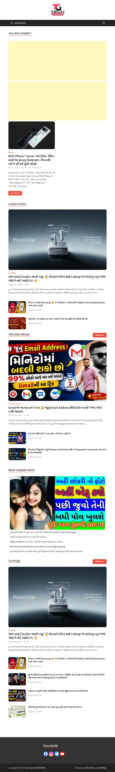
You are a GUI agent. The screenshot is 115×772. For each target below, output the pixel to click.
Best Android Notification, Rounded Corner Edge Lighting (37, 546)
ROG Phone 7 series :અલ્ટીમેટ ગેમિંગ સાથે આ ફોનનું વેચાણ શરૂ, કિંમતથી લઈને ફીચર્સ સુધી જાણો (31, 159)
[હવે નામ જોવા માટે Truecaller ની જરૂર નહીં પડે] (17, 433)
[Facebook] (45, 753)
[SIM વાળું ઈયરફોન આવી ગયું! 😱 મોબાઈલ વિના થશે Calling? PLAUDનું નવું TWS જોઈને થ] (57, 240)
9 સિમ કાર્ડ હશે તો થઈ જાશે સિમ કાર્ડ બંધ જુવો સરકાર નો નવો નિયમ (58, 690)
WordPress (91, 768)
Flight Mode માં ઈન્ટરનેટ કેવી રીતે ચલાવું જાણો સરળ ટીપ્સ (36, 541)
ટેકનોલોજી (11, 273)
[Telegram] (56, 753)
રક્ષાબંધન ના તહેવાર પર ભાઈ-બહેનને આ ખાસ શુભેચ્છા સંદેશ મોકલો (58, 318)
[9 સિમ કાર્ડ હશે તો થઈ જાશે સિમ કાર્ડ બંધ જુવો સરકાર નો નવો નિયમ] (17, 691)
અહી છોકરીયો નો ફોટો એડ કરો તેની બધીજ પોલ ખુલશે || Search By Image (43, 532)
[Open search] (104, 23)
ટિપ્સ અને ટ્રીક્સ (13, 404)
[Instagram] (51, 753)
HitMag (103, 768)
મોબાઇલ (11, 152)
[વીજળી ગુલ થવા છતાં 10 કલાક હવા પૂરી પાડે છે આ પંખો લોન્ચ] (17, 707)
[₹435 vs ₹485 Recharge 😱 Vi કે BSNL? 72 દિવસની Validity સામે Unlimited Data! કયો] (17, 302)
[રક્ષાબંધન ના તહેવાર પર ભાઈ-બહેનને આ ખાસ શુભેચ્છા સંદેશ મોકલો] (17, 319)
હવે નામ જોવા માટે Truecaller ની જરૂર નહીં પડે (49, 433)
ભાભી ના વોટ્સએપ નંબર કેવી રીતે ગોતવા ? (28, 537)
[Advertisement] (57, 60)
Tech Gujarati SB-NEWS (35, 768)
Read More (14, 192)
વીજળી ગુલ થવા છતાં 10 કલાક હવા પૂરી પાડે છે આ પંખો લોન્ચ (55, 707)
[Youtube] (62, 753)
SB (26, 167)
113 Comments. (35, 167)
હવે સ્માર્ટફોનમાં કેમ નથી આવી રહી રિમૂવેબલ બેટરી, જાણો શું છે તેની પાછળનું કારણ (46, 551)
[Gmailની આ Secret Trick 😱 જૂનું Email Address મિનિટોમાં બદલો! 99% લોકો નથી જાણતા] (57, 371)
